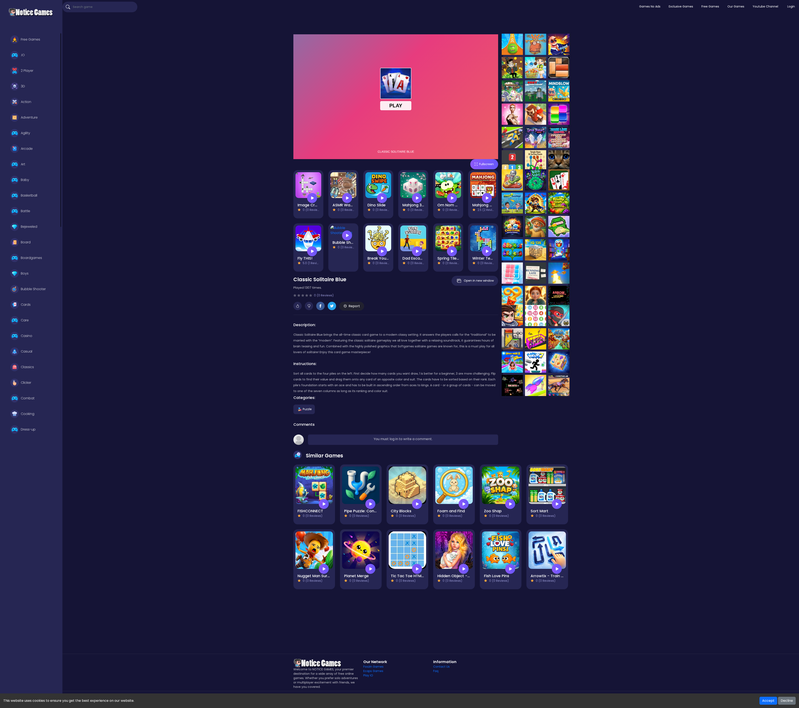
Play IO (368, 675)
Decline (787, 700)
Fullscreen (486, 164)
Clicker (26, 382)
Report (354, 306)
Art (23, 164)
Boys (25, 273)
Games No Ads (649, 6)
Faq (435, 671)
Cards (26, 304)
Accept (768, 700)
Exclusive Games (681, 6)
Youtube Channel (765, 6)
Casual (26, 351)
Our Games (735, 6)
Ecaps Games (373, 671)
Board (26, 242)
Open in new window (479, 280)
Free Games (30, 39)
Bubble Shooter (33, 289)
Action (26, 101)
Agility (25, 133)
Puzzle (307, 409)
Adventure (29, 117)
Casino (26, 335)
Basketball (29, 195)
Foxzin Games (373, 667)
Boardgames (31, 257)
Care (25, 320)
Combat (28, 398)
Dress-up (28, 429)
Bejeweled (29, 226)
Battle (25, 211)
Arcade (27, 148)
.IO (23, 55)
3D (23, 86)
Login (791, 6)
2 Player (27, 70)
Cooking (27, 413)
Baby (25, 179)
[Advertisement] (430, 24)
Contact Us (441, 667)
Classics (27, 367)
